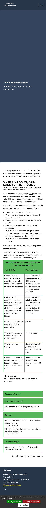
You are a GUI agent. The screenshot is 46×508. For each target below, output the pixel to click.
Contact (7, 470)
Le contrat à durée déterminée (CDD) (22, 447)
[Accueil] (11, 5)
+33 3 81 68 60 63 (10, 482)
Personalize (23, 505)
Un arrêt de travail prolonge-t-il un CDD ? (22, 407)
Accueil (7, 86)
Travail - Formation (31, 170)
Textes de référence (12, 394)
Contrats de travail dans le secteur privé (21, 173)
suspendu (17, 217)
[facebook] (6, 490)
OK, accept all (15, 502)
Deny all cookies (32, 502)
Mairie (16, 86)
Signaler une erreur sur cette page (27, 456)
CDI (9, 223)
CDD (31, 194)
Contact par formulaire (12, 485)
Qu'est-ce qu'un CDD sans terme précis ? (21, 176)
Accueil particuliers (12, 170)
